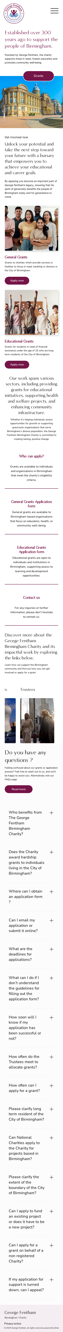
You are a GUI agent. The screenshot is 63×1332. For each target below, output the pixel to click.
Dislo (56, 1328)
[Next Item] (53, 713)
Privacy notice (12, 1324)
